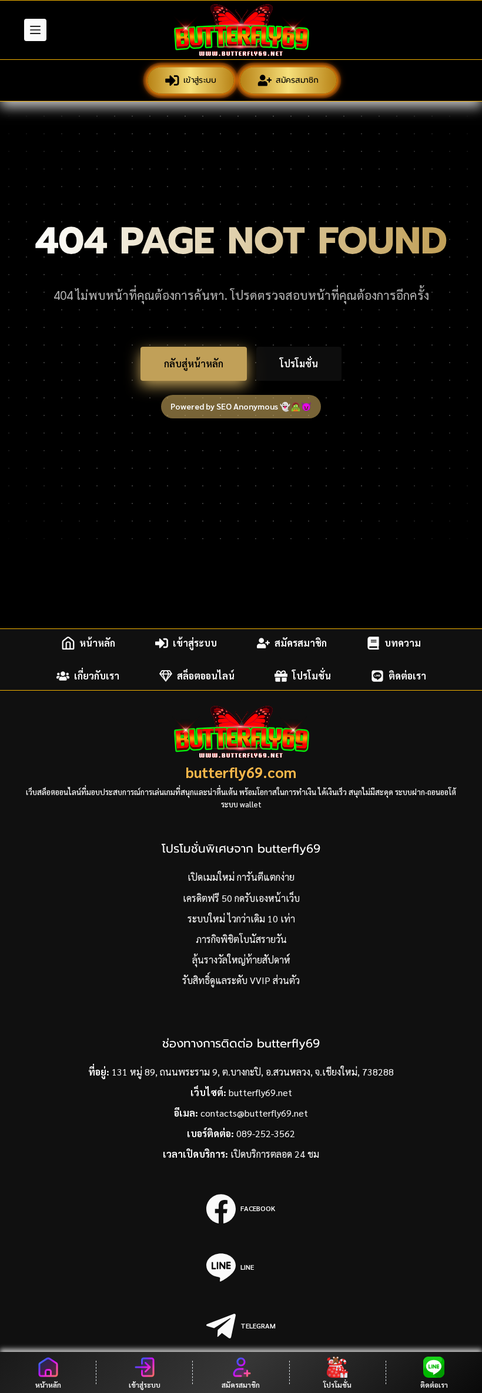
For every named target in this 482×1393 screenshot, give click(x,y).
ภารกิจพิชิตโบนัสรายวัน (241, 939)
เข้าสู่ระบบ (199, 80)
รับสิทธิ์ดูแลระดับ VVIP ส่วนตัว (241, 980)
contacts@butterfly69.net (254, 1113)
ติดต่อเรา (407, 676)
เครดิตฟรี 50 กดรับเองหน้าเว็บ (241, 898)
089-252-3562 (265, 1133)
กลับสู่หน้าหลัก (193, 363)
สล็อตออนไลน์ (206, 676)
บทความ (402, 643)
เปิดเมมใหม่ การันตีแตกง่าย (241, 877)
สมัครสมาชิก (297, 80)
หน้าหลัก (97, 643)
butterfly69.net (260, 1092)
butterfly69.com (241, 772)
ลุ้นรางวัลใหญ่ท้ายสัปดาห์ (241, 960)
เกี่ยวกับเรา (96, 676)
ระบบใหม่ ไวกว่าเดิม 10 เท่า (241, 918)
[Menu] (35, 30)
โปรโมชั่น (299, 363)
